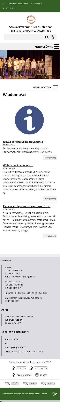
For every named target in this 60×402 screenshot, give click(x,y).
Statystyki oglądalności (15, 347)
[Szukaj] (47, 37)
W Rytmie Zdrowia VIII (18, 165)
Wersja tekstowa (9, 8)
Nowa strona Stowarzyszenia (23, 142)
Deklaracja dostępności (18, 4)
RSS (4, 4)
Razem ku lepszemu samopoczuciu (26, 206)
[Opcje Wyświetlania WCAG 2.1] (53, 37)
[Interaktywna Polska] (54, 394)
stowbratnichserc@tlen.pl (23, 276)
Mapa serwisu (36, 4)
